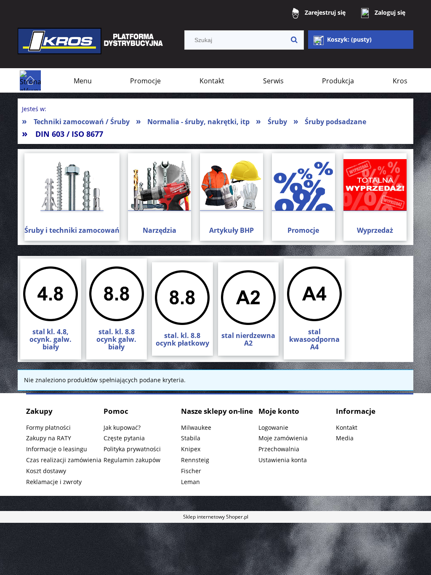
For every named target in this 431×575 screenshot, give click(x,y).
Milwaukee (196, 427)
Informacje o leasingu (56, 449)
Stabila (190, 438)
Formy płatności (48, 427)
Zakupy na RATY (48, 438)
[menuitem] (83, 80)
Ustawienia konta (282, 460)
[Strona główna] (91, 47)
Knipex (190, 449)
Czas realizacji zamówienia (63, 460)
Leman (190, 482)
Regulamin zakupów (132, 460)
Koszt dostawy (46, 471)
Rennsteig (195, 460)
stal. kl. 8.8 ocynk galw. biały (116, 339)
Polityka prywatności (132, 449)
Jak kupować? (122, 427)
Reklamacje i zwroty (54, 482)
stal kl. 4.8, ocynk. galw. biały (50, 339)
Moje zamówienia (283, 438)
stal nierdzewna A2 (248, 339)
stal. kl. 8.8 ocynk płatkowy (182, 339)
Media (345, 438)
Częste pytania (124, 438)
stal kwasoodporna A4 (314, 339)
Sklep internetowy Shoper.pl (215, 516)
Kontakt (346, 427)
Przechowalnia (278, 449)
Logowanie (273, 427)
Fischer (191, 471)
